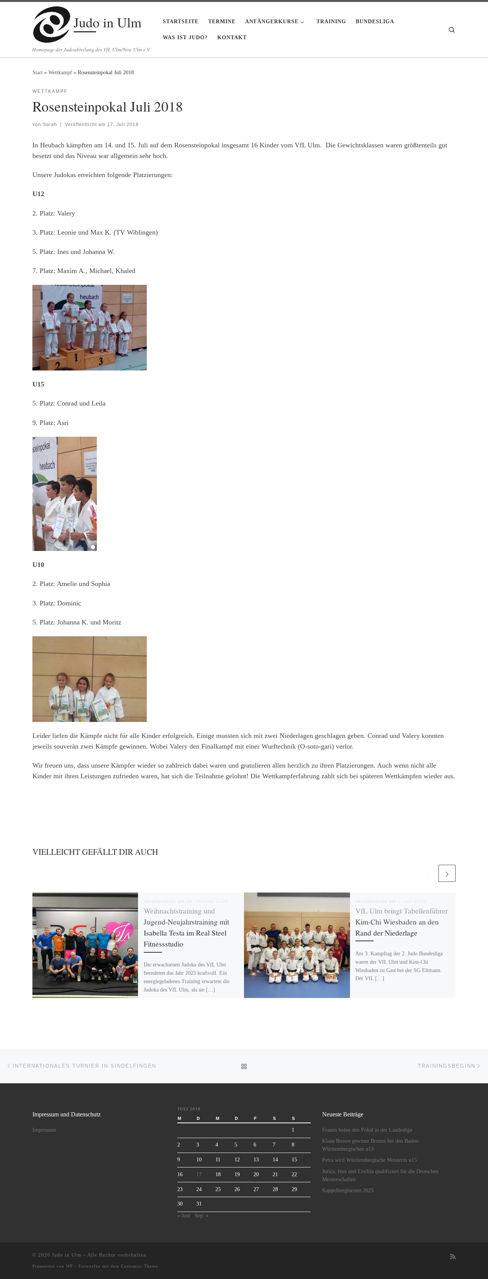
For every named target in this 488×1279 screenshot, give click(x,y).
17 (199, 1174)
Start (37, 72)
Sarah (50, 124)
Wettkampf (60, 72)
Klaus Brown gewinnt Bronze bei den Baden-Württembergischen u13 (371, 1145)
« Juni (183, 1215)
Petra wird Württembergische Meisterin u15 (369, 1160)
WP (69, 1266)
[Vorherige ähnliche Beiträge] (428, 873)
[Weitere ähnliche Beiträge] (447, 873)
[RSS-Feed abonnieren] (453, 1257)
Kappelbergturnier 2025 (348, 1190)
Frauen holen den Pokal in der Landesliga (367, 1130)
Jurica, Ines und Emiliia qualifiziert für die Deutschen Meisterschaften (380, 1175)
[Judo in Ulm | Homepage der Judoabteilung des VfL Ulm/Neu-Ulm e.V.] (51, 22)
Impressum (44, 1130)
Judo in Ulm (66, 1255)
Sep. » (202, 1215)
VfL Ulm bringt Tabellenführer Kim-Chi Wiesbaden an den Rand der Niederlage (401, 921)
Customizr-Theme (139, 1266)
